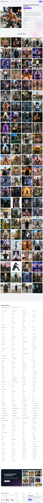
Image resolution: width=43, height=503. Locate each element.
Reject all (34, 499)
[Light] (35, 1)
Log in (37, 1)
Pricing (32, 1)
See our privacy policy (30, 501)
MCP (30, 1)
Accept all (30, 499)
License (24, 27)
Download (30, 29)
